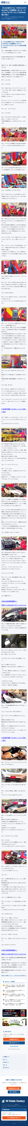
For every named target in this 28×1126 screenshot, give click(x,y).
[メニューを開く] (25, 2)
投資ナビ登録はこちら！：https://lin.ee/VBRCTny (13, 975)
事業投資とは (6, 1062)
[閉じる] (25, 1109)
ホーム (2, 17)
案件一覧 (5, 1059)
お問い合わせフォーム (14, 1043)
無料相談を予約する (14, 1039)
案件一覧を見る (13, 1092)
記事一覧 (7, 17)
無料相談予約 (6, 1067)
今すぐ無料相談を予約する (13, 1118)
